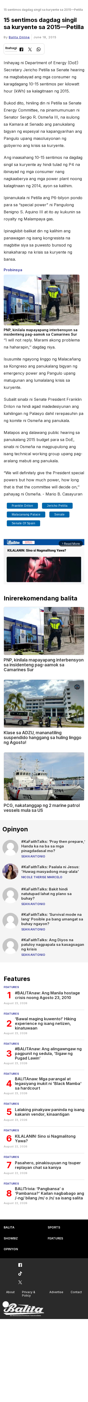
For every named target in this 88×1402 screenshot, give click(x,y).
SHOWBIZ (11, 1238)
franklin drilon (22, 505)
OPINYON (11, 1249)
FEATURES (55, 1238)
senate (59, 514)
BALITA (9, 1227)
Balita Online (19, 37)
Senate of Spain (23, 523)
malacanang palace (26, 514)
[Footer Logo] (23, 1309)
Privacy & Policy (28, 1294)
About (10, 1292)
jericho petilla (57, 505)
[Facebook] (21, 50)
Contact (76, 1292)
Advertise (56, 1292)
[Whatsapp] (39, 50)
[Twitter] (30, 50)
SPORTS (54, 1227)
